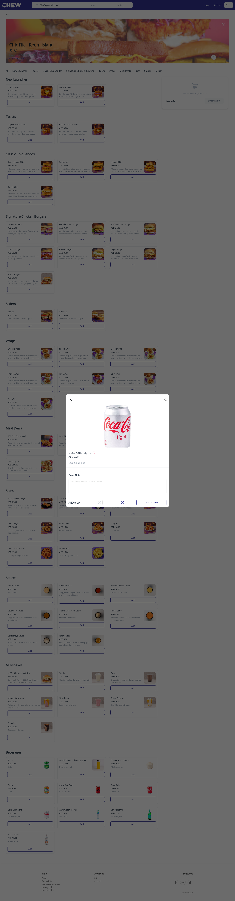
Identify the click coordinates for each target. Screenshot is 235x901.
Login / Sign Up (151, 502)
